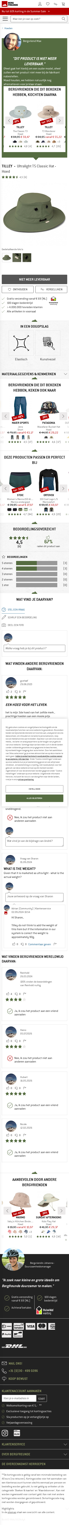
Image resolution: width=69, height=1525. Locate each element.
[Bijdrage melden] (24, 691)
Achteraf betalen (21, 1307)
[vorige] (9, 120)
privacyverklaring (26, 779)
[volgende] (60, 120)
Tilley (7, 166)
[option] (34, 213)
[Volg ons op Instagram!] (7, 1434)
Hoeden (8, 28)
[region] (34, 762)
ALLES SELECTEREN (34, 798)
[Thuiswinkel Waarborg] (44, 1310)
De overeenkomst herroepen (23, 1464)
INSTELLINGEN (34, 789)
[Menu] (5, 18)
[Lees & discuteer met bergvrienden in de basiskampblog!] (19, 1434)
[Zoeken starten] (63, 19)
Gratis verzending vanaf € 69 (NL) (27, 298)
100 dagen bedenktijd (20, 303)
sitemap (12, 1512)
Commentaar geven (39, 944)
